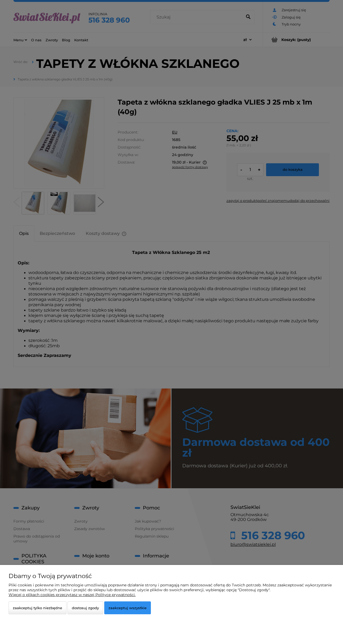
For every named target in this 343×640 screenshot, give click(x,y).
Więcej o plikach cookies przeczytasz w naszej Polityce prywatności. (72, 594)
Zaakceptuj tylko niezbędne (37, 608)
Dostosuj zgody (85, 608)
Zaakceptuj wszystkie (128, 608)
